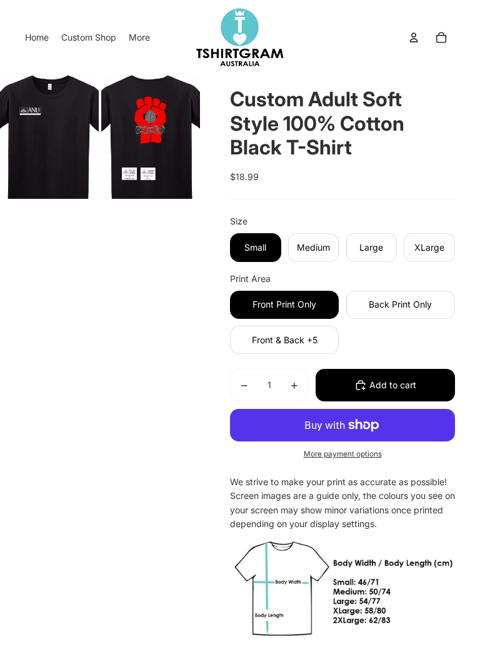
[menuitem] (37, 37)
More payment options (343, 454)
